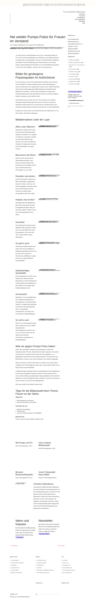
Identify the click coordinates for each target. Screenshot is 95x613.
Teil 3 (30, 477)
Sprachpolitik (73, 79)
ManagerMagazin (30, 314)
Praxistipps (72, 74)
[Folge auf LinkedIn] (78, 2)
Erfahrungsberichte (75, 62)
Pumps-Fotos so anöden (38, 362)
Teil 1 (30, 446)
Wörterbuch (40, 565)
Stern (20, 205)
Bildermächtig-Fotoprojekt (25, 371)
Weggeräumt (73, 81)
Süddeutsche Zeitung (24, 225)
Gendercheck (15, 567)
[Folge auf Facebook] (81, 2)
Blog (83, 23)
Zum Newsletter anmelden (75, 91)
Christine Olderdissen (19, 45)
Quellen (39, 567)
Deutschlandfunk (30, 132)
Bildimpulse (40, 45)
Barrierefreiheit (67, 572)
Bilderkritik (82, 21)
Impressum (39, 583)
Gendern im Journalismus (77, 65)
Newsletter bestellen (44, 533)
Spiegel (29, 248)
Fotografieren (81, 17)
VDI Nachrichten (23, 179)
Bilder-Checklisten (16, 572)
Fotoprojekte (15, 570)
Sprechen (82, 15)
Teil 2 (53, 448)
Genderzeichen (41, 560)
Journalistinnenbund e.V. (75, 44)
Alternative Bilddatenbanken (45, 570)
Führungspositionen (51, 477)
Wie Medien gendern (43, 572)
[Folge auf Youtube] (84, 2)
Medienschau (73, 71)
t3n (29, 288)
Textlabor (14, 565)
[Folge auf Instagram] (75, 2)
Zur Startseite (20, 537)
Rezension (72, 76)
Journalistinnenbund (69, 570)
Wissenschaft (73, 84)
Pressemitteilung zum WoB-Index (35, 57)
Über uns (65, 563)
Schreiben (82, 14)
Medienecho (66, 565)
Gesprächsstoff (41, 563)
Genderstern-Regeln (17, 563)
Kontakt (65, 560)
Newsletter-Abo (67, 567)
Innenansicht (73, 69)
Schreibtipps (15, 560)
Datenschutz (65, 583)
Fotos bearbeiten (80, 19)
